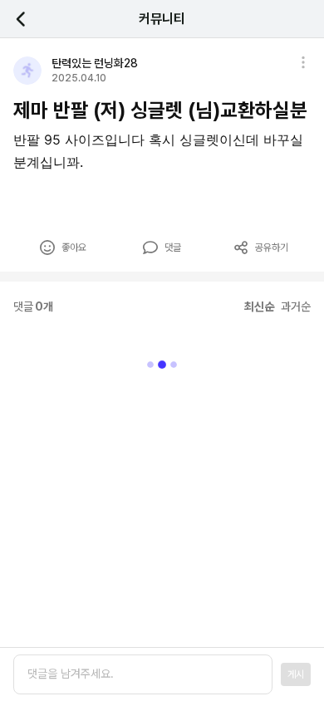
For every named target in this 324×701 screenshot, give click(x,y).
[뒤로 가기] (30, 18)
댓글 (172, 247)
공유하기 (271, 247)
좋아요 (73, 247)
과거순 (296, 306)
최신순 (259, 306)
